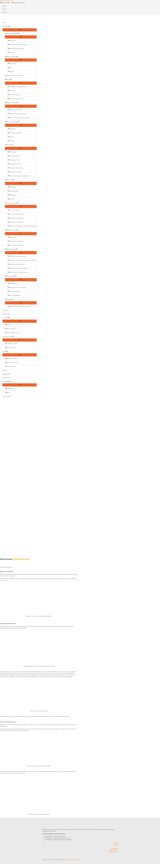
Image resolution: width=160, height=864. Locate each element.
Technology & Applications (15, 132)
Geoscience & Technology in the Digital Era (19, 176)
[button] (9, 26)
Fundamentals (12, 40)
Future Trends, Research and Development (19, 117)
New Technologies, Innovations (16, 98)
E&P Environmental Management (17, 214)
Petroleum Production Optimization (15, 75)
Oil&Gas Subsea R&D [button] (12, 102)
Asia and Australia (11, 328)
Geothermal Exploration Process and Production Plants (22, 260)
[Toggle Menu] (19, 29)
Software (11, 71)
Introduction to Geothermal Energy (17, 256)
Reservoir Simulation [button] (11, 56)
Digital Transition (114, 850)
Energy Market (12, 237)
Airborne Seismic (13, 283)
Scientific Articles (6, 396)
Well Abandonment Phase (15, 172)
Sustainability (114, 848)
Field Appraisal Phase (14, 160)
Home (3, 5)
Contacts (4, 12)
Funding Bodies (6, 377)
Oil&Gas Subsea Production (15, 109)
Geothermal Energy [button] (11, 249)
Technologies (12, 90)
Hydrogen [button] (9, 299)
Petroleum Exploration (14, 156)
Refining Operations (14, 191)
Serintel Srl (2, 0)
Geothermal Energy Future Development (18, 268)
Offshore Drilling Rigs (14, 94)
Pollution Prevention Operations (16, 218)
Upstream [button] (9, 144)
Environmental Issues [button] (12, 203)
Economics (11, 52)
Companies (5, 310)
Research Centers (6, 314)
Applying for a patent (12, 358)
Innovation (11, 199)
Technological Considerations (16, 222)
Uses (10, 67)
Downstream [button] (10, 180)
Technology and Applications (16, 241)
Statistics (4, 370)
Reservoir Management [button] (12, 33)
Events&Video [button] (5, 381)
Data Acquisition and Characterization (18, 44)
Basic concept (12, 152)
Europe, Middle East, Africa (13, 332)
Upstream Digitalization (14, 295)
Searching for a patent (12, 362)
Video (8, 392)
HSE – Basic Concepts (14, 210)
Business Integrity (113, 851)
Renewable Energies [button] (11, 230)
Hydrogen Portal (9, 0)
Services (4, 9)
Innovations (12, 140)
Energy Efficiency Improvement (16, 245)
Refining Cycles (13, 195)
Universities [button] (5, 317)
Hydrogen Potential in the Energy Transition (19, 306)
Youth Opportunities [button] (7, 336)
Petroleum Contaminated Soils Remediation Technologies (22, 226)
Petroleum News (6, 374)
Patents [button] (4, 351)
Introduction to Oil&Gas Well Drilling (17, 86)
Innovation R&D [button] (10, 276)
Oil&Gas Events (10, 388)
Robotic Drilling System (14, 291)
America (9, 324)
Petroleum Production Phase (16, 168)
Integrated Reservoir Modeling (16, 48)
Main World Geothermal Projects (17, 264)
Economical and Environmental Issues (18, 272)
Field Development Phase (15, 164)
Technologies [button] (5, 26)
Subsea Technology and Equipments (17, 113)
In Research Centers (11, 347)
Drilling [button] (8, 79)
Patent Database (11, 366)
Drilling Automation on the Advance (17, 287)
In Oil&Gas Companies (12, 343)
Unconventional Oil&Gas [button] (12, 121)
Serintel (78, 829)
